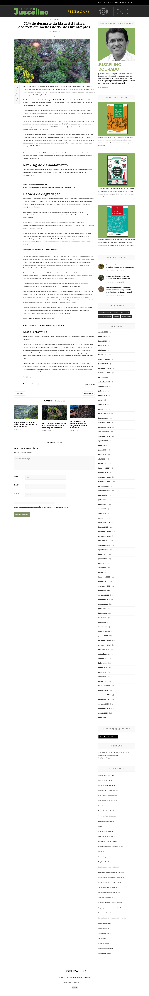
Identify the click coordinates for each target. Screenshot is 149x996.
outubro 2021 (103, 595)
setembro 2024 (104, 436)
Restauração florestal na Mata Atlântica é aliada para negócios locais (54, 425)
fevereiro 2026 (104, 359)
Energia (115, 312)
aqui (35, 155)
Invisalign (101, 852)
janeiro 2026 (103, 364)
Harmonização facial (104, 857)
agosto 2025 (103, 386)
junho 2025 (102, 395)
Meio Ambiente (54, 32)
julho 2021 (102, 609)
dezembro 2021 (104, 586)
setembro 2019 (104, 708)
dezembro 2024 (104, 423)
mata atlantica (32, 384)
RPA (111, 923)
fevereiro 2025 (104, 414)
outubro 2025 (103, 377)
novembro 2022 (104, 536)
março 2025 (102, 409)
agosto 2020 (103, 658)
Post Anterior (20, 393)
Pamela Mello (108, 897)
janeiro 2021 (103, 636)
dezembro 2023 (104, 477)
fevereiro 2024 (104, 468)
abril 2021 (102, 622)
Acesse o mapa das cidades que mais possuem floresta (43, 325)
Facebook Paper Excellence (106, 836)
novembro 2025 (104, 373)
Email (16, 485)
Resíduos (116, 316)
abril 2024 (102, 459)
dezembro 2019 (104, 695)
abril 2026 (102, 350)
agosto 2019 (103, 713)
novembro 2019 (104, 699)
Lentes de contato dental (106, 831)
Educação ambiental (105, 312)
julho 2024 (102, 445)
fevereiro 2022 (104, 577)
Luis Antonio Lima (108, 775)
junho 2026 (102, 341)
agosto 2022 (103, 550)
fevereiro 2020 (104, 686)
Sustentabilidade (126, 316)
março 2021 (102, 627)
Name (16, 476)
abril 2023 (102, 513)
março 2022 (102, 572)
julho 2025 (102, 391)
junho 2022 (102, 559)
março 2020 (103, 681)
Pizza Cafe (101, 806)
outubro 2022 (103, 540)
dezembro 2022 (104, 531)
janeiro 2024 (103, 472)
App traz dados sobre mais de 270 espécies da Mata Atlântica (25, 424)
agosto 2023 (103, 495)
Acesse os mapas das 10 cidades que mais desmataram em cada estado (50, 187)
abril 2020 (102, 677)
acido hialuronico (114, 892)
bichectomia (113, 887)
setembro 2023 (104, 491)
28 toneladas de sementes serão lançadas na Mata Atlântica (78, 424)
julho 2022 (102, 554)
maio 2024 (102, 454)
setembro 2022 (104, 545)
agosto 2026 (103, 332)
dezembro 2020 (104, 640)
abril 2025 (102, 404)
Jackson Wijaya (106, 933)
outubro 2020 (103, 649)
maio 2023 (102, 509)
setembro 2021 (104, 599)
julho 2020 (102, 663)
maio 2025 (102, 400)
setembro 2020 (104, 654)
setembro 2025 (104, 382)
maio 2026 (102, 345)
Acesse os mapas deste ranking (35, 184)
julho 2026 (102, 336)
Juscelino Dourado (111, 841)
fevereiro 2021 (104, 631)
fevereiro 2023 (104, 522)
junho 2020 (102, 667)
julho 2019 (102, 717)
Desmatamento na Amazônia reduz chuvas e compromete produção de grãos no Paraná (119, 290)
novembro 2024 (104, 427)
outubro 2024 (103, 432)
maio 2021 (102, 618)
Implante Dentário (103, 943)
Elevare (100, 826)
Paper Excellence (111, 795)
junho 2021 (102, 613)
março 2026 (102, 355)
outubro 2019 (103, 704)
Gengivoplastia (103, 938)
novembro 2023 (104, 482)
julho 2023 (102, 500)
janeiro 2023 (103, 527)
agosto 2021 (103, 604)
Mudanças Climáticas (105, 316)
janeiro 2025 (103, 418)
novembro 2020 (104, 645)
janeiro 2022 (103, 581)
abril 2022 (102, 568)
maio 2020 (102, 672)
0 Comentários (120, 271)
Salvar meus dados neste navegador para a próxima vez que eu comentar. (41, 507)
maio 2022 (102, 563)
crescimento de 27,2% (60, 124)
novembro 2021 (104, 590)
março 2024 (103, 463)
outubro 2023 (103, 486)
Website (17, 494)
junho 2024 (102, 450)
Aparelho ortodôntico (104, 954)
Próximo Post (88, 393)
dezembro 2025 (104, 368)
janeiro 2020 (103, 690)
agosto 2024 (103, 441)
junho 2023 (102, 504)
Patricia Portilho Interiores (106, 780)
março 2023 (102, 518)
